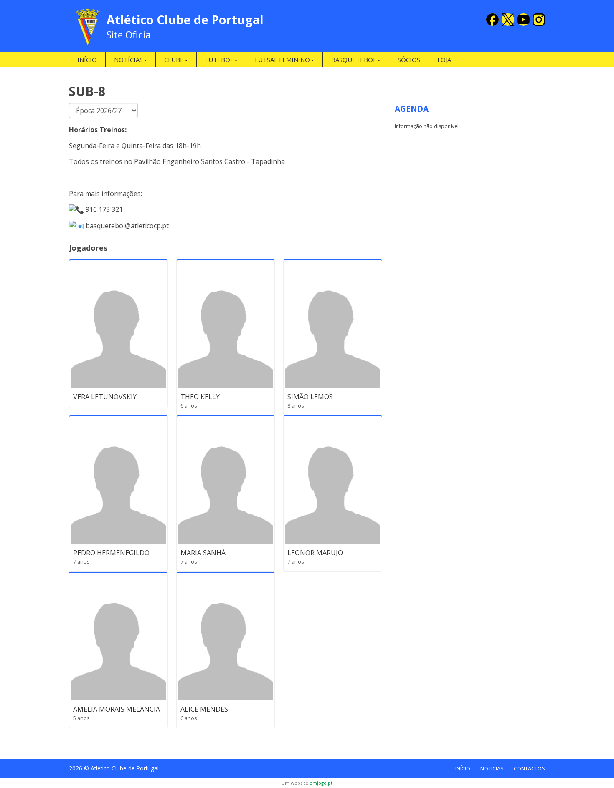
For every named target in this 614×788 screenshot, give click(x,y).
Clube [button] (174, 59)
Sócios (409, 59)
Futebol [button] (219, 59)
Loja (444, 59)
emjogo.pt (321, 783)
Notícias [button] (128, 59)
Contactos (529, 768)
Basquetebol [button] (353, 59)
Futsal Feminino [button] (282, 59)
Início (87, 59)
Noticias (492, 768)
